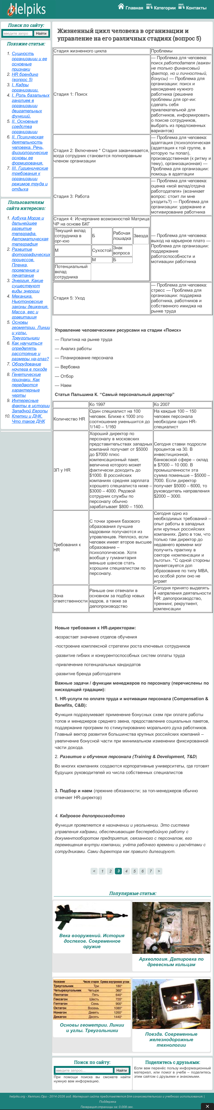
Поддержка (107, 1101)
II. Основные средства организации (25, 126)
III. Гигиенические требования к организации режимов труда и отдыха (30, 179)
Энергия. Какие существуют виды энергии (27, 286)
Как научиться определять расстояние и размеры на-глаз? (30, 351)
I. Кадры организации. (25, 87)
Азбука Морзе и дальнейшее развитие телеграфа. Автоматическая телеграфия (30, 231)
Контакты (196, 7)
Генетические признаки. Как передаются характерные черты (26, 385)
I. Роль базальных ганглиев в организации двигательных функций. (31, 106)
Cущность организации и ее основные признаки (29, 61)
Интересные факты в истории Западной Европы (31, 405)
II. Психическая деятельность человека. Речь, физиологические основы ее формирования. (30, 150)
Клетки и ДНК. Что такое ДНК (28, 419)
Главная (134, 7)
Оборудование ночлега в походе (29, 367)
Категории (165, 7)
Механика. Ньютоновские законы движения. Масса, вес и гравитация (30, 307)
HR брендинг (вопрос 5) (25, 77)
